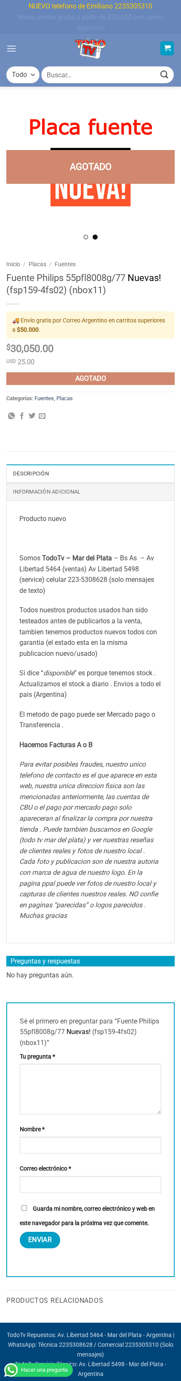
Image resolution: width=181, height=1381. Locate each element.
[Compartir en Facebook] (22, 416)
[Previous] (20, 175)
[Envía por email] (42, 416)
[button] (11, 48)
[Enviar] (164, 75)
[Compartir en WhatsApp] (11, 416)
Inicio (13, 264)
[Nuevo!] (90, 175)
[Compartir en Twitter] (32, 416)
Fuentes (65, 264)
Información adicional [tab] (46, 492)
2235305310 (142, 1344)
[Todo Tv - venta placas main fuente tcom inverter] (90, 48)
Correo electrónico (45, 1168)
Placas (37, 264)
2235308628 (76, 1344)
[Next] (160, 175)
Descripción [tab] (31, 473)
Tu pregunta (37, 1056)
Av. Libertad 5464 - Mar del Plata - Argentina (114, 1335)
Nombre (32, 1129)
